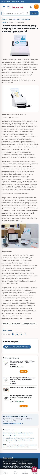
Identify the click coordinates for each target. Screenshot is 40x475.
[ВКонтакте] (17, 334)
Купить (23, 371)
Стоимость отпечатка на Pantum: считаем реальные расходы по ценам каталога (18, 434)
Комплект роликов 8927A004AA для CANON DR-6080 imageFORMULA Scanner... (22, 379)
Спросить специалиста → (13, 423)
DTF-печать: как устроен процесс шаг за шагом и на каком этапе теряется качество (19, 446)
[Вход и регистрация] (31, 7)
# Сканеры (16, 323)
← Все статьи (6, 330)
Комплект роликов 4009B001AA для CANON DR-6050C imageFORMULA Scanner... (22, 362)
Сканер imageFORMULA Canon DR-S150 (23, 387)
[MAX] (21, 334)
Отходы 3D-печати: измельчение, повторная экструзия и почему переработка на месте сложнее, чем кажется (18, 440)
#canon (5, 323)
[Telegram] (12, 334)
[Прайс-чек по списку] (27, 13)
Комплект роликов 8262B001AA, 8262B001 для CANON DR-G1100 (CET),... (21, 397)
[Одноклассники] (25, 334)
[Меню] (3, 7)
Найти (33, 13)
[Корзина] (36, 7)
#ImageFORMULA (29, 323)
